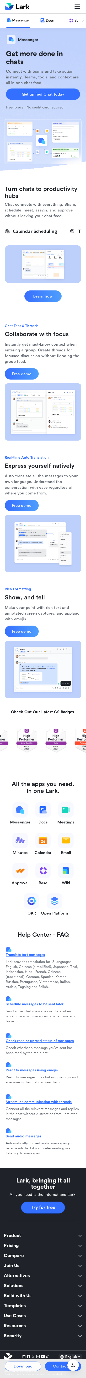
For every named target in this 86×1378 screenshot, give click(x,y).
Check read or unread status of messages (40, 1041)
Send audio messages (23, 1136)
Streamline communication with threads (39, 1102)
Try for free (43, 1207)
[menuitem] (43, 1235)
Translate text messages (25, 955)
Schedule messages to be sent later (35, 1004)
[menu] (43, 1285)
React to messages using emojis (32, 1070)
